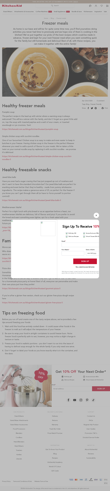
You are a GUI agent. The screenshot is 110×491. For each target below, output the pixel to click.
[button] (96, 215)
